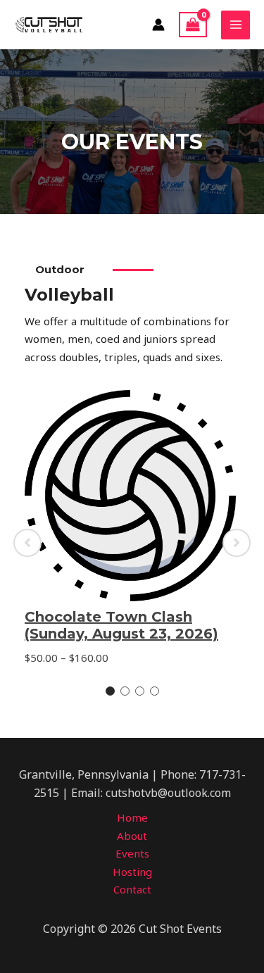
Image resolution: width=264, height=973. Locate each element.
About (132, 836)
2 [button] (125, 691)
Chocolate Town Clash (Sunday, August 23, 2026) (121, 625)
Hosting (132, 872)
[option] (132, 543)
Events (132, 853)
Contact (132, 889)
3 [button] (139, 691)
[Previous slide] (27, 543)
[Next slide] (236, 543)
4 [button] (154, 691)
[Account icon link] (158, 24)
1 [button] (110, 691)
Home (132, 817)
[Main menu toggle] (235, 25)
